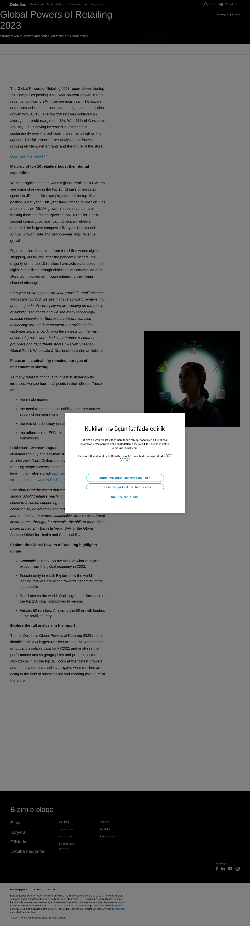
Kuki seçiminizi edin (125, 497)
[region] (125, 463)
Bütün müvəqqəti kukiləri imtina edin (125, 487)
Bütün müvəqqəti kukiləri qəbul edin (125, 477)
